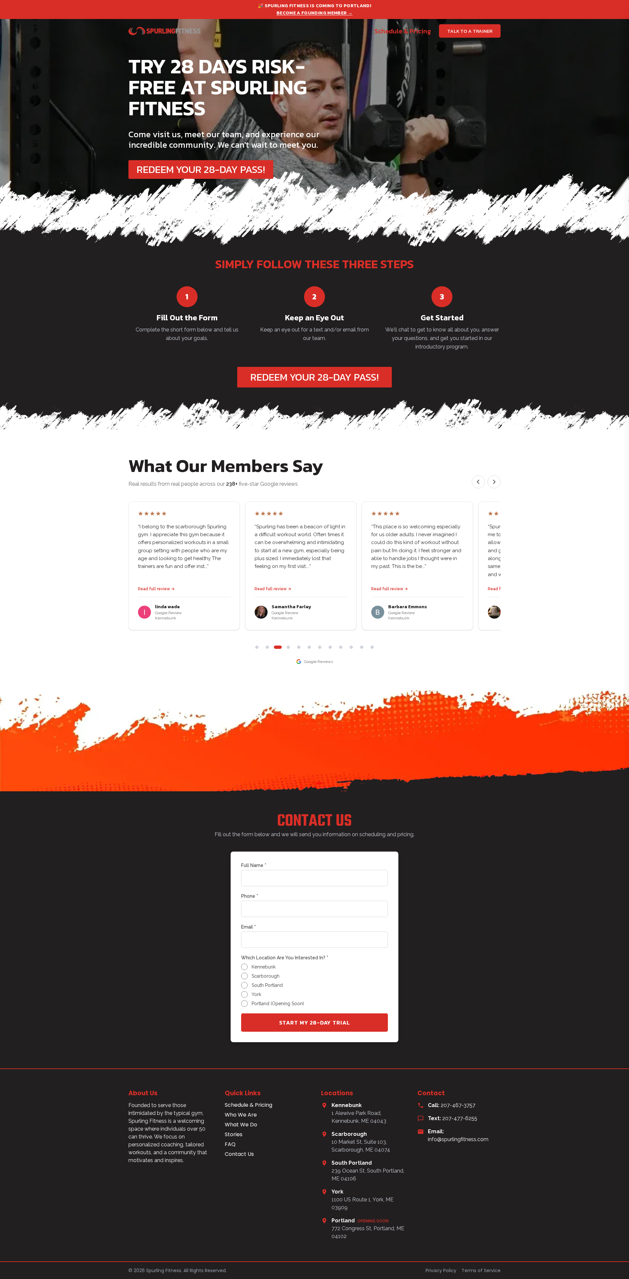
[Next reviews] (494, 481)
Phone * (249, 896)
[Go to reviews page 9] (341, 647)
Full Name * (253, 865)
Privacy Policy (441, 1270)
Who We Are (241, 1115)
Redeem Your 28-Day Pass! (201, 169)
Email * (248, 927)
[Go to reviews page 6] (309, 647)
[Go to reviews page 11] (362, 647)
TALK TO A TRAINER (469, 31)
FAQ (230, 1144)
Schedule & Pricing (402, 31)
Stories (233, 1134)
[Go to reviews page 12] (372, 647)
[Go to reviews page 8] (330, 647)
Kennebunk (347, 1105)
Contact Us (239, 1154)
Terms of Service (481, 1270)
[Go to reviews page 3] (278, 647)
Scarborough (349, 1134)
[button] (184, 565)
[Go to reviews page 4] (288, 647)
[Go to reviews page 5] (299, 647)
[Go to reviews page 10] (351, 647)
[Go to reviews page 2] (267, 647)
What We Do (241, 1124)
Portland (360, 1220)
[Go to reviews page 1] (257, 647)
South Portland (352, 1163)
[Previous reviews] (478, 481)
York (337, 1192)
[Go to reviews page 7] (320, 647)
